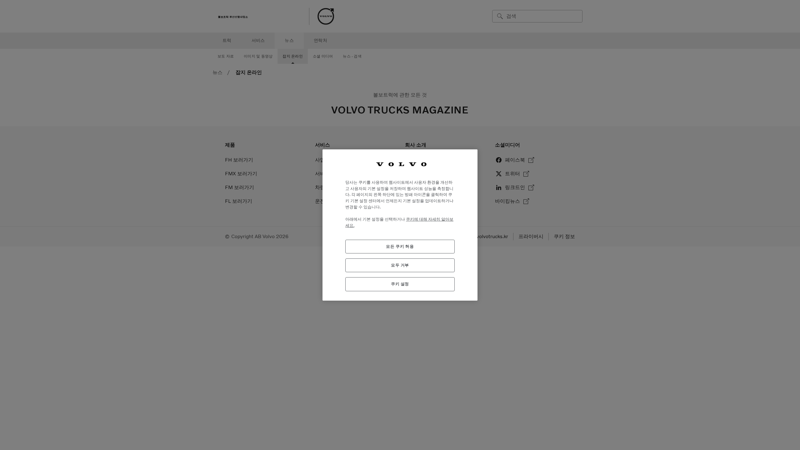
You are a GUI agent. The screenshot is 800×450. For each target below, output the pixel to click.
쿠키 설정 (400, 284)
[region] (400, 224)
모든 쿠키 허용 (400, 246)
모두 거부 (400, 265)
